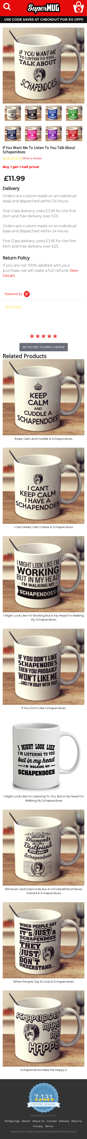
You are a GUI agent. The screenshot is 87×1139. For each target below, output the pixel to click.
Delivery (64, 1121)
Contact (51, 1121)
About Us (38, 1121)
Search (26, 1121)
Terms (49, 1126)
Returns (76, 1121)
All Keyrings (12, 1121)
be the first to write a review (43, 347)
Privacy (38, 1126)
